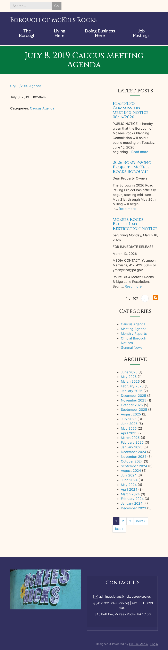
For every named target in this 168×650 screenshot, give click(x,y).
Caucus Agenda (42, 108)
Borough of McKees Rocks (53, 20)
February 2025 (132, 442)
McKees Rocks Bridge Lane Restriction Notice (135, 224)
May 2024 (129, 485)
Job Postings (141, 33)
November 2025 (133, 400)
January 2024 (131, 503)
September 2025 (134, 409)
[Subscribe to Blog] (155, 297)
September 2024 (134, 466)
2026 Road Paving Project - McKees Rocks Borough (132, 167)
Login (154, 644)
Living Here (59, 33)
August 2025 (131, 414)
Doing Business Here (100, 33)
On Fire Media (138, 644)
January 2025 (131, 447)
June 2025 (129, 424)
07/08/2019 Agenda (25, 86)
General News (131, 347)
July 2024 (128, 475)
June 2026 (129, 372)
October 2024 (132, 461)
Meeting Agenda (133, 329)
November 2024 (133, 456)
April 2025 (129, 433)
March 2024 (130, 494)
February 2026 (132, 386)
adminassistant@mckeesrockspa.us (125, 596)
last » (119, 529)
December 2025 (133, 395)
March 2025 (130, 438)
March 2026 (130, 381)
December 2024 (133, 452)
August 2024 (131, 470)
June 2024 (129, 480)
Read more (139, 152)
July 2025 (128, 419)
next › (140, 521)
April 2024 (129, 489)
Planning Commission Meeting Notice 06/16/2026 (131, 110)
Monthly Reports (134, 333)
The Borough (27, 33)
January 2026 (131, 391)
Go (56, 6)
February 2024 (132, 499)
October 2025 (132, 405)
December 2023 (133, 508)
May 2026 (129, 377)
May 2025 (129, 428)
